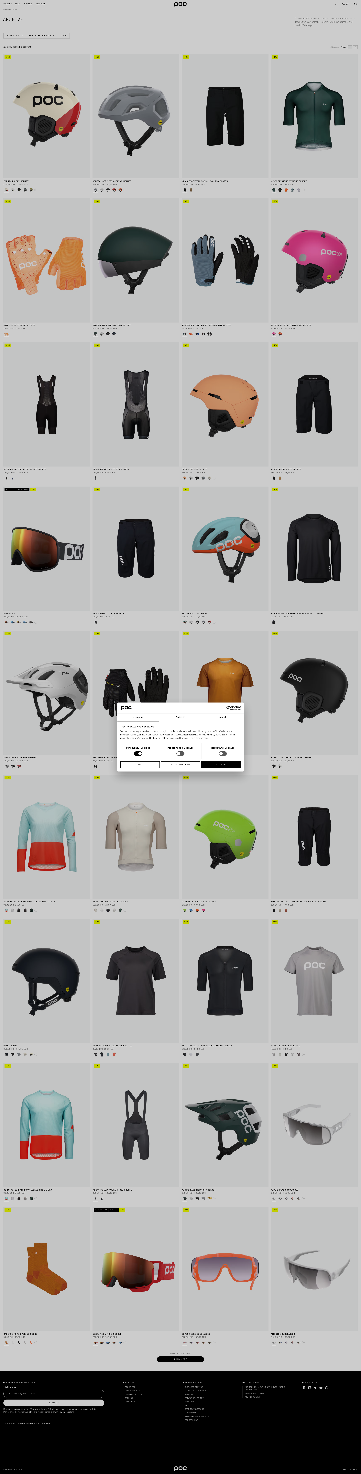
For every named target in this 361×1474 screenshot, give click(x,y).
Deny (140, 765)
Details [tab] (180, 717)
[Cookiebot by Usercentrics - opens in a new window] (228, 708)
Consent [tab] (138, 718)
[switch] (180, 753)
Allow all (220, 765)
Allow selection (180, 765)
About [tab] (222, 717)
